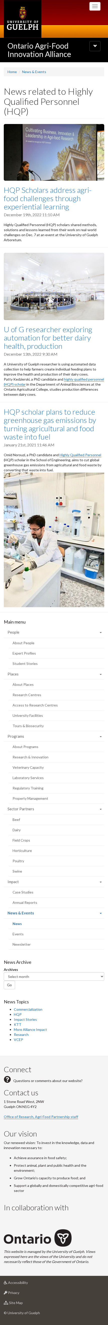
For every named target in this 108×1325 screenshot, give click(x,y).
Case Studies (23, 892)
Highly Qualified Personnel (80, 455)
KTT (17, 1024)
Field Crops (21, 840)
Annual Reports (25, 902)
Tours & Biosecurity (28, 726)
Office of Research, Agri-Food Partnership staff (41, 1117)
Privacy (21, 1294)
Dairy (17, 830)
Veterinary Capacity (28, 767)
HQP (18, 1014)
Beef (16, 819)
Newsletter (22, 944)
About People (23, 643)
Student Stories (25, 663)
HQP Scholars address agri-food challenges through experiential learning (48, 198)
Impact (13, 881)
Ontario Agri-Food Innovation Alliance (39, 49)
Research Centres (27, 695)
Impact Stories (25, 1019)
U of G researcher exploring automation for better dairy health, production (48, 337)
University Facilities (28, 715)
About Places (23, 684)
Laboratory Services (28, 778)
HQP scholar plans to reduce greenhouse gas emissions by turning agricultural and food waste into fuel (50, 424)
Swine (17, 871)
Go (9, 985)
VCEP (18, 1039)
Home (12, 72)
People (13, 632)
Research (21, 1034)
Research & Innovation (30, 757)
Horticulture (22, 850)
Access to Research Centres (35, 705)
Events (18, 934)
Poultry (18, 861)
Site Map (23, 1304)
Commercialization (28, 1009)
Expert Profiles (24, 653)
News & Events (34, 72)
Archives (11, 969)
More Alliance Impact (30, 1029)
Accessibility (25, 1284)
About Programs (25, 747)
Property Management (30, 798)
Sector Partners (21, 809)
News (24, 925)
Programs (16, 736)
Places (13, 674)
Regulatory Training (28, 788)
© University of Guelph (22, 1313)
